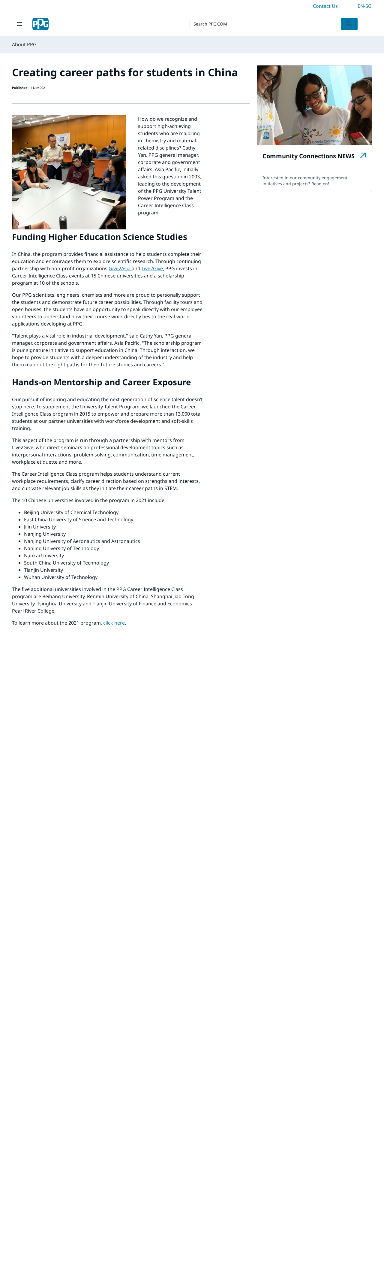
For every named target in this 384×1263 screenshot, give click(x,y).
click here (114, 622)
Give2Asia (119, 268)
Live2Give (152, 268)
